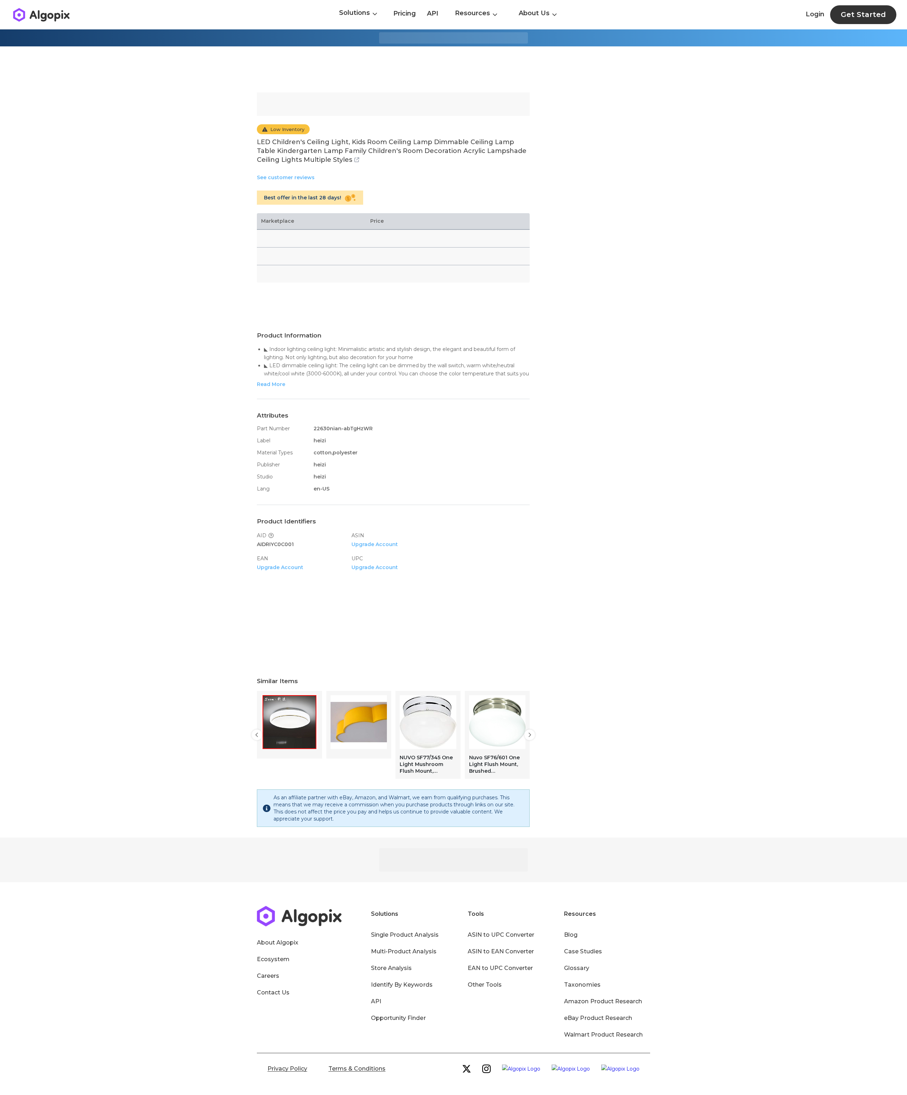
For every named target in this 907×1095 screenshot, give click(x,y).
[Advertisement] (453, 69)
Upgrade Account (374, 544)
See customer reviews (286, 177)
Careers (268, 975)
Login (815, 14)
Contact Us (273, 992)
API (432, 13)
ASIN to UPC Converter (501, 934)
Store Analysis (391, 968)
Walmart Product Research (603, 1034)
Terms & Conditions (356, 1068)
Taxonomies (582, 984)
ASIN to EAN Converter (501, 951)
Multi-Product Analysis (403, 951)
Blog (571, 934)
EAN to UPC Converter (500, 968)
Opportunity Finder (398, 1018)
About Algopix (277, 942)
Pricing (404, 13)
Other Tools (485, 984)
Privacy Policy (287, 1068)
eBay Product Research (598, 1018)
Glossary (576, 968)
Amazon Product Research (603, 1001)
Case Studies (583, 951)
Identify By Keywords (402, 984)
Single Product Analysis (405, 934)
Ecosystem (273, 959)
